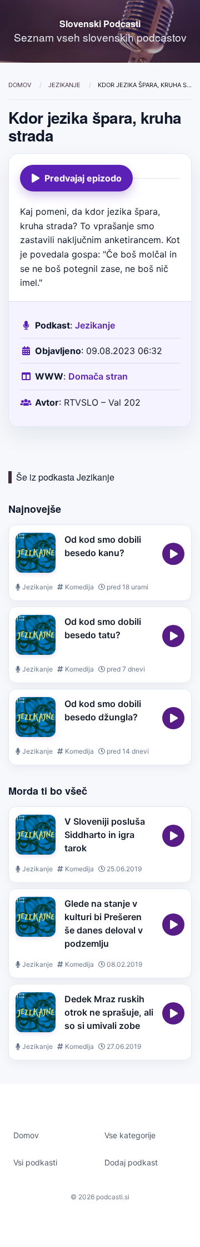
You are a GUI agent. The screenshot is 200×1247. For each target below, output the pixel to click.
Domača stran (98, 376)
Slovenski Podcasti (100, 23)
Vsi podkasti (35, 1162)
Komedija (78, 587)
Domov (20, 85)
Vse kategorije (130, 1135)
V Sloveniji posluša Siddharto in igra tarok (104, 835)
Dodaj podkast (131, 1162)
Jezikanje (65, 85)
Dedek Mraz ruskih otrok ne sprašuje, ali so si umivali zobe (108, 1012)
